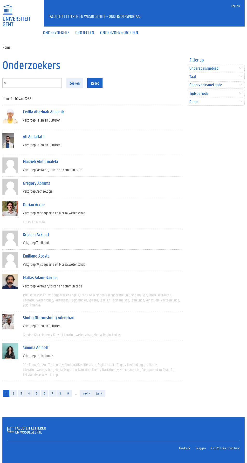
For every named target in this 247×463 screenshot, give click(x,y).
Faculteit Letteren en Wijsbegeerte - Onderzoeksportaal (94, 16)
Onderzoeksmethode (205, 85)
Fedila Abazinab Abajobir (43, 112)
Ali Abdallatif (34, 136)
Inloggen (201, 448)
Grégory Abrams (36, 183)
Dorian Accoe (34, 204)
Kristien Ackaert (36, 234)
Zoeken (74, 83)
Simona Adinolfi (36, 347)
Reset (95, 83)
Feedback (184, 448)
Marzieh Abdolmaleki (40, 161)
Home (6, 47)
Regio (193, 102)
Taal (192, 77)
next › (86, 393)
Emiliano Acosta (36, 256)
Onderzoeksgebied (204, 68)
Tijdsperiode (199, 93)
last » (99, 393)
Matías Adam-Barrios (40, 277)
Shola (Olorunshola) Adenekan (48, 317)
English (235, 6)
